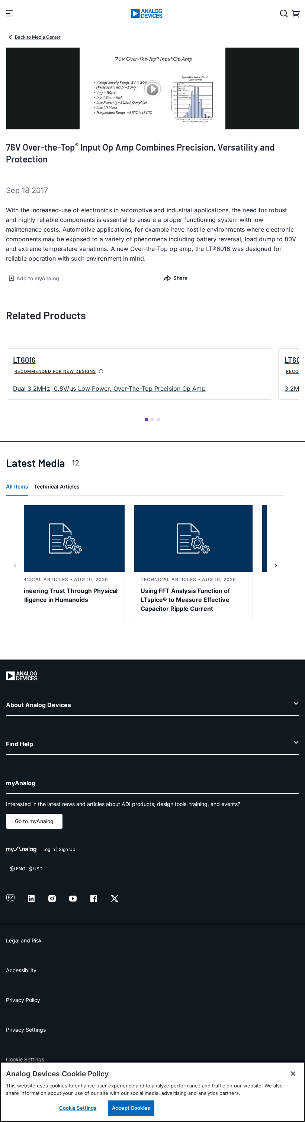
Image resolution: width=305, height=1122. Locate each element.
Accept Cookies (131, 1108)
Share (180, 278)
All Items (17, 486)
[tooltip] (101, 371)
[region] (152, 1092)
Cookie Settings (25, 1059)
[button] (79, 278)
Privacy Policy (23, 1000)
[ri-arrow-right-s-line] (276, 565)
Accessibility (21, 970)
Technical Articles (57, 486)
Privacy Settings (26, 1029)
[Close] (293, 1073)
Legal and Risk (24, 940)
